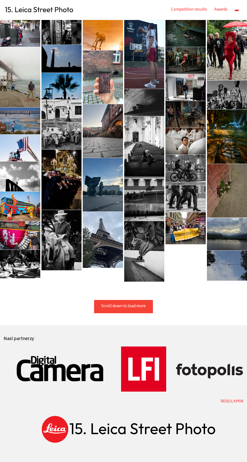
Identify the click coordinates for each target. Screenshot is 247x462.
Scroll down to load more (123, 306)
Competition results (189, 10)
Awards (220, 10)
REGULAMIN (232, 401)
